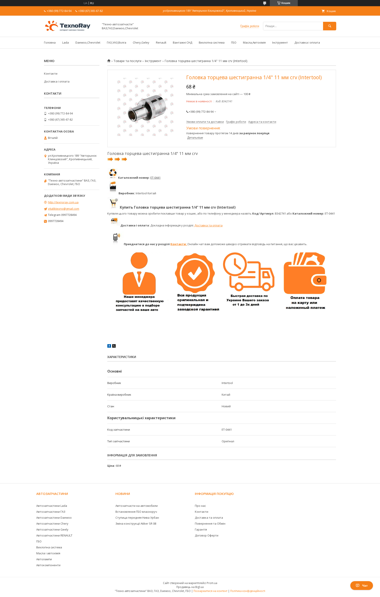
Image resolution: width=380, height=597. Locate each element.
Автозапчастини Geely (52, 529)
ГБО (233, 42)
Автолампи (44, 559)
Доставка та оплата (208, 225)
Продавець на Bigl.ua (190, 587)
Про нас (200, 506)
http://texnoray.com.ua (63, 202)
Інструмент (280, 42)
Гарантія (201, 529)
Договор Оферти (206, 535)
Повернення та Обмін (210, 523)
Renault (161, 42)
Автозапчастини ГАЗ (50, 512)
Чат (365, 585)
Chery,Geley (141, 42)
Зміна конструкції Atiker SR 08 (135, 523)
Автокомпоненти (48, 565)
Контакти (50, 73)
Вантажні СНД (182, 42)
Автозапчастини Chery (52, 523)
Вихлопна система (212, 42)
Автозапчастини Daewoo (54, 518)
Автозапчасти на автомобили (136, 506)
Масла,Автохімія (254, 42)
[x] (114, 347)
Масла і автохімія (48, 553)
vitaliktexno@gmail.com (63, 208)
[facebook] (109, 347)
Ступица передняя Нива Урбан (137, 518)
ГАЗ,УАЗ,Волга (116, 42)
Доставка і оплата (307, 42)
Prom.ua (212, 583)
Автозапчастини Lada (51, 506)
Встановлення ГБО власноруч (136, 512)
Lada (65, 42)
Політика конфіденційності (247, 591)
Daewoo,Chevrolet (87, 42)
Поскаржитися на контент (210, 591)
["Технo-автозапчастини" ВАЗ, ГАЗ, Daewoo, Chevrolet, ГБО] (70, 31)
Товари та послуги (127, 61)
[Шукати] (329, 26)
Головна (50, 42)
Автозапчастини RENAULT (54, 535)
